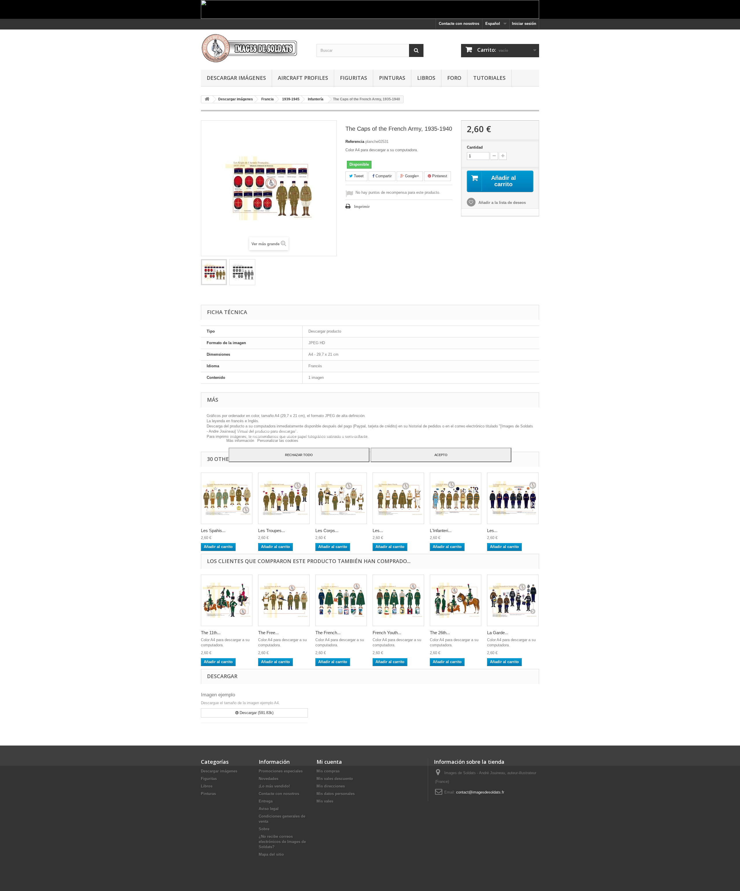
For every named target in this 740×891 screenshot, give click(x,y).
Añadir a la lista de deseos (501, 202)
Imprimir (362, 206)
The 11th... (211, 632)
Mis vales (325, 801)
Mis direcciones (331, 786)
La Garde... (497, 632)
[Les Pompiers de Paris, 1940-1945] (513, 498)
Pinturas (392, 77)
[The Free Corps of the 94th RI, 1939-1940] (284, 600)
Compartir (383, 176)
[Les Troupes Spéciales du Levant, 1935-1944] (284, 498)
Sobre (264, 829)
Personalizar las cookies (277, 440)
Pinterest (439, 176)
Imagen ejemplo (218, 695)
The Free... (268, 632)
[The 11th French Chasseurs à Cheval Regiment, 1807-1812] (226, 600)
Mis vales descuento (335, 778)
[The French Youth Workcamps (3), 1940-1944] (341, 600)
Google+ (411, 176)
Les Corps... (326, 530)
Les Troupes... (271, 530)
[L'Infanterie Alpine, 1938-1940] (455, 498)
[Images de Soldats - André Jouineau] (254, 48)
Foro (454, 77)
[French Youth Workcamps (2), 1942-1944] (398, 600)
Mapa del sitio (271, 854)
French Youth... (387, 632)
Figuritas (353, 77)
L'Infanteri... (441, 530)
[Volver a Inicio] (206, 99)
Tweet (358, 176)
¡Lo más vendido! (274, 786)
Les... (378, 530)
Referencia (354, 141)
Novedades (268, 778)
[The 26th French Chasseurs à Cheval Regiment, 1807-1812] (455, 600)
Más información (240, 440)
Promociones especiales (281, 771)
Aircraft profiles (303, 77)
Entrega (266, 801)
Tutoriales (489, 77)
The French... (328, 632)
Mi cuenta (329, 761)
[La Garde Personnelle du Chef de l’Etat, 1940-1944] (513, 600)
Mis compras (328, 771)
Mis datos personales (336, 794)
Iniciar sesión (524, 23)
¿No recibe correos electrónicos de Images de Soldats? (282, 841)
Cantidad (475, 147)
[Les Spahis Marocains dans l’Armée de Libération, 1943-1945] (226, 498)
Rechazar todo (299, 455)
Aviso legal (269, 809)
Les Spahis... (213, 530)
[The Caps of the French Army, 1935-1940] (214, 272)
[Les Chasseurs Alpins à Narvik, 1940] (398, 498)
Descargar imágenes (236, 77)
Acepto (440, 455)
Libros (426, 77)
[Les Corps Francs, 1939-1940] (341, 498)
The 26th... (440, 632)
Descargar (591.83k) (255, 713)
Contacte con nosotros (459, 23)
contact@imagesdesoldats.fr (480, 792)
